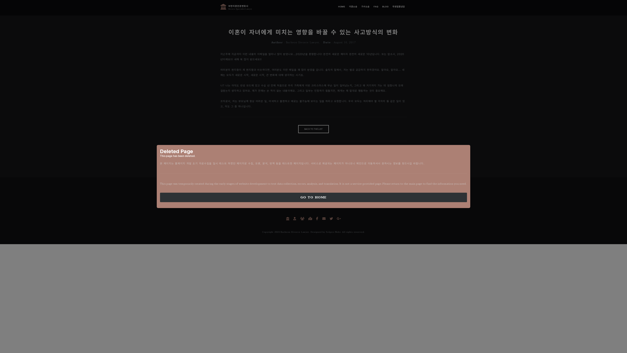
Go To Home (313, 197)
